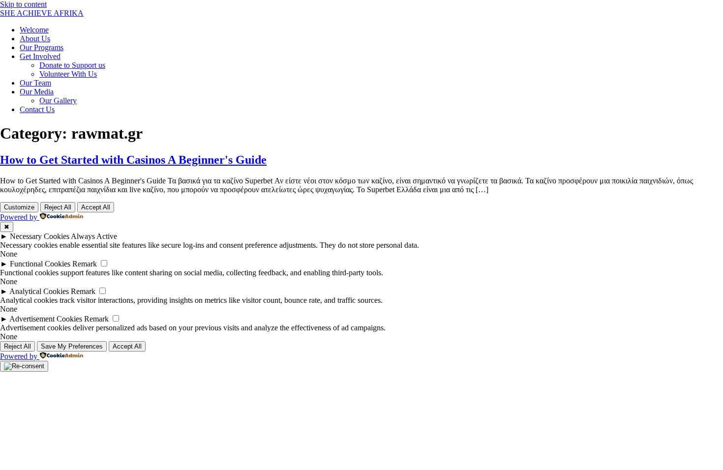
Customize (19, 207)
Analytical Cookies (39, 291)
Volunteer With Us (68, 74)
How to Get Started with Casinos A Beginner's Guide (133, 159)
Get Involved (40, 56)
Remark (84, 264)
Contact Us (37, 109)
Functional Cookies (40, 264)
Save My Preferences (72, 346)
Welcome (34, 30)
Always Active (94, 236)
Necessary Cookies (39, 236)
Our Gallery (58, 100)
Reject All (57, 207)
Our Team (35, 83)
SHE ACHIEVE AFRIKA (42, 13)
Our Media (37, 92)
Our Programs (41, 47)
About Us (35, 38)
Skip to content (23, 4)
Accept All (95, 207)
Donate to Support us (72, 65)
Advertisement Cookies (45, 319)
